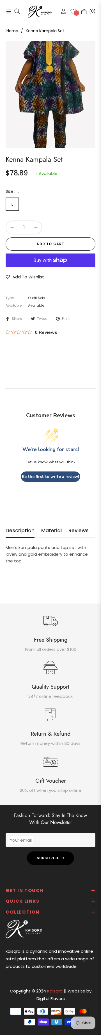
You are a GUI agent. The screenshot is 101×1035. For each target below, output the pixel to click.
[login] (61, 11)
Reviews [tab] (78, 530)
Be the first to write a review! (50, 476)
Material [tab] (51, 530)
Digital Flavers (50, 998)
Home (12, 31)
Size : (12, 191)
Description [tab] (20, 530)
